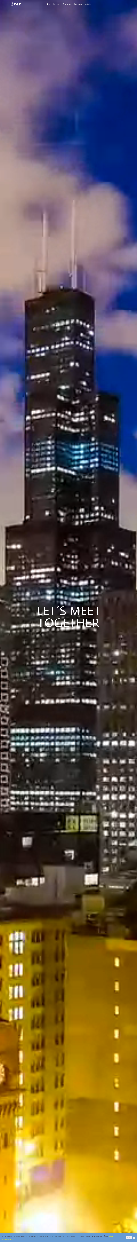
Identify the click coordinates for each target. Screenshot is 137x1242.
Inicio (47, 4)
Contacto (78, 4)
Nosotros (67, 4)
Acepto (129, 1237)
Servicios (56, 4)
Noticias (88, 4)
